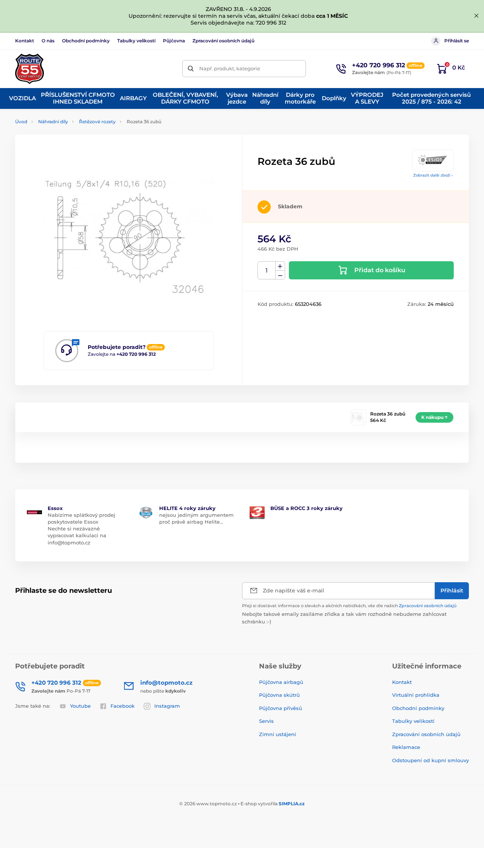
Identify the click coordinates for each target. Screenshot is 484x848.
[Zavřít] (476, 16)
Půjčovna (174, 40)
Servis (266, 721)
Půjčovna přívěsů (280, 708)
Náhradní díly (53, 121)
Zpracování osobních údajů (223, 40)
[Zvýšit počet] (280, 266)
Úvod (21, 121)
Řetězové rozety (97, 121)
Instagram (167, 706)
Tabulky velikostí (136, 40)
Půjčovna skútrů (279, 695)
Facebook (122, 706)
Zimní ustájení (277, 734)
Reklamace (406, 747)
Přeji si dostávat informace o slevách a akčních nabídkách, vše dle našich (349, 605)
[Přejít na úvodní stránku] (29, 69)
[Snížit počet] (280, 275)
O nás (48, 40)
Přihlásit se (456, 40)
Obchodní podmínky (86, 40)
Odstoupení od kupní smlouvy (430, 760)
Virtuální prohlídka (415, 695)
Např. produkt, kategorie (229, 68)
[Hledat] (190, 68)
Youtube (80, 706)
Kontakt (24, 40)
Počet (267, 270)
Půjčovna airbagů (281, 682)
